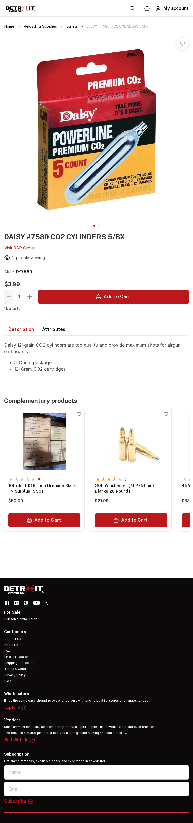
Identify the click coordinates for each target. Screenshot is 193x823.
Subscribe (15, 801)
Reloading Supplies (40, 26)
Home (9, 26)
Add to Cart (117, 296)
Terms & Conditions (19, 669)
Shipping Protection (19, 663)
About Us (11, 645)
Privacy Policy (15, 675)
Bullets (72, 26)
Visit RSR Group (20, 247)
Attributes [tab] (53, 329)
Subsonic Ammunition (20, 619)
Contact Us (12, 639)
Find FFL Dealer (16, 657)
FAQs (8, 651)
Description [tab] (21, 329)
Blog (7, 681)
